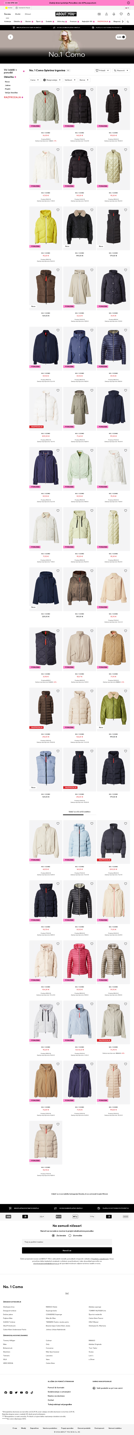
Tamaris (6, 1356)
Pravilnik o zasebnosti (100, 1259)
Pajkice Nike (7, 1318)
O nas (15, 1428)
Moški (17, 14)
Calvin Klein (50, 1363)
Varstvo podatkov (50, 1428)
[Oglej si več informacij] (45, 143)
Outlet (10, 7)
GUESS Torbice (9, 1322)
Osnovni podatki (84, 1428)
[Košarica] (128, 14)
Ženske (7, 14)
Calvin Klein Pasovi (96, 1318)
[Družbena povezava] (5, 1392)
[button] (102, 70)
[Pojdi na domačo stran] (17, 1383)
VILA (5, 1359)
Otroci (28, 14)
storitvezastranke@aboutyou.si (46, 1263)
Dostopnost (99, 1428)
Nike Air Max (51, 1318)
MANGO (92, 1340)
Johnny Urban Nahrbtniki (55, 1330)
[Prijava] (106, 14)
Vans (48, 1359)
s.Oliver (92, 1359)
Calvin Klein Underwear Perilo (14, 1330)
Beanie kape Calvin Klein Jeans (58, 1326)
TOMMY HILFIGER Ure (97, 1311)
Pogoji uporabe (67, 1428)
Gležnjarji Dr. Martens (97, 1326)
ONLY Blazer (94, 1322)
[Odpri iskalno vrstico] (127, 22)
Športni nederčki (95, 1314)
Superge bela (51, 1311)
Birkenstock (7, 1348)
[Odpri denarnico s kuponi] (99, 14)
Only (47, 1344)
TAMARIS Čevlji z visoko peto (57, 1322)
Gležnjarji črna (8, 1307)
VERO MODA (8, 1363)
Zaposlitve (34, 1428)
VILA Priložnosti (9, 1326)
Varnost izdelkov (115, 1428)
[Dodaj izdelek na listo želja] (58, 89)
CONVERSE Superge (54, 1314)
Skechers (6, 1352)
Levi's (91, 1356)
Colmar (49, 1340)
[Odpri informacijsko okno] (128, 2)
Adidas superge (95, 1307)
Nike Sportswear (52, 1352)
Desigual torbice (9, 1311)
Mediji (23, 1428)
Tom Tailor (93, 1348)
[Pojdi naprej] (123, 21)
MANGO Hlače (51, 1307)
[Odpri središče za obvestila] (113, 14)
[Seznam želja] (121, 14)
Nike (5, 1344)
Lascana (49, 1356)
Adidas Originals (95, 1344)
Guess (91, 1352)
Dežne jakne (8, 1314)
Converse (49, 1348)
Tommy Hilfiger (9, 1340)
